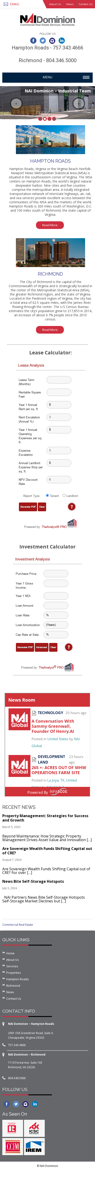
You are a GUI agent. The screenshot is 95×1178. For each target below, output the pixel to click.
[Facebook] (33, 40)
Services (12, 966)
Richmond (13, 985)
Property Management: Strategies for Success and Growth (45, 818)
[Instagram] (52, 40)
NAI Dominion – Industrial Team (58, 91)
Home (10, 953)
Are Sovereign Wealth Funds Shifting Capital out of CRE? (47, 850)
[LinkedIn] (61, 40)
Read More (50, 225)
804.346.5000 (17, 1078)
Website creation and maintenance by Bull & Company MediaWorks (48, 1172)
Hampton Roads (17, 979)
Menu (47, 77)
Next (79, 103)
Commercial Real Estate (17, 925)
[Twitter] (43, 40)
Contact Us (85, 4)
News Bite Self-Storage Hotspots (33, 881)
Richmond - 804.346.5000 (48, 60)
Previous (16, 103)
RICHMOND (50, 274)
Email (15, 4)
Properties (13, 973)
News (70, 4)
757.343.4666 (17, 1045)
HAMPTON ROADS (50, 161)
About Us (55, 4)
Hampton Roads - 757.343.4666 (47, 48)
